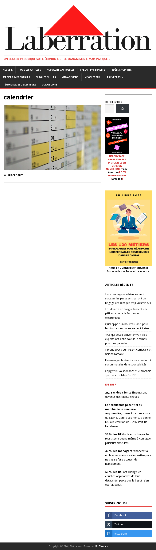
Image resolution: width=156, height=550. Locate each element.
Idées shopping (122, 69)
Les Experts (113, 77)
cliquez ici (144, 271)
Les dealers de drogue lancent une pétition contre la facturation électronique (126, 313)
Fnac (124, 169)
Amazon (113, 172)
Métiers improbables (16, 77)
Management (70, 77)
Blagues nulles (46, 77)
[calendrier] (52, 168)
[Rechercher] (122, 108)
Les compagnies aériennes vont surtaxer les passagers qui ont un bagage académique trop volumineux (128, 298)
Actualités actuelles (60, 69)
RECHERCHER (113, 102)
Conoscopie (49, 84)
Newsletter (92, 77)
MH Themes (101, 546)
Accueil (8, 69)
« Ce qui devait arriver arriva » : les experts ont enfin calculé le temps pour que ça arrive (126, 339)
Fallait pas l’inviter (93, 69)
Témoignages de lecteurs (19, 84)
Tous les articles (29, 69)
